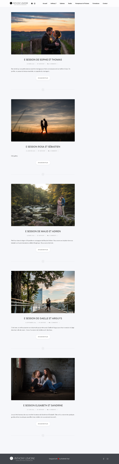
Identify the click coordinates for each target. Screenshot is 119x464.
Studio (70, 3)
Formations (96, 3)
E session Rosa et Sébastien (43, 146)
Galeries (62, 3)
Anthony (42, 63)
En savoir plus (43, 78)
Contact (105, 3)
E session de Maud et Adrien (43, 231)
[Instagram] (107, 459)
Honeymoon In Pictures (82, 3)
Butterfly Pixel (65, 459)
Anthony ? (53, 3)
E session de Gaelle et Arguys (43, 318)
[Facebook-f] (104, 459)
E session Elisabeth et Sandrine (43, 405)
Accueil (45, 3)
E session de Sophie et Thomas (43, 59)
